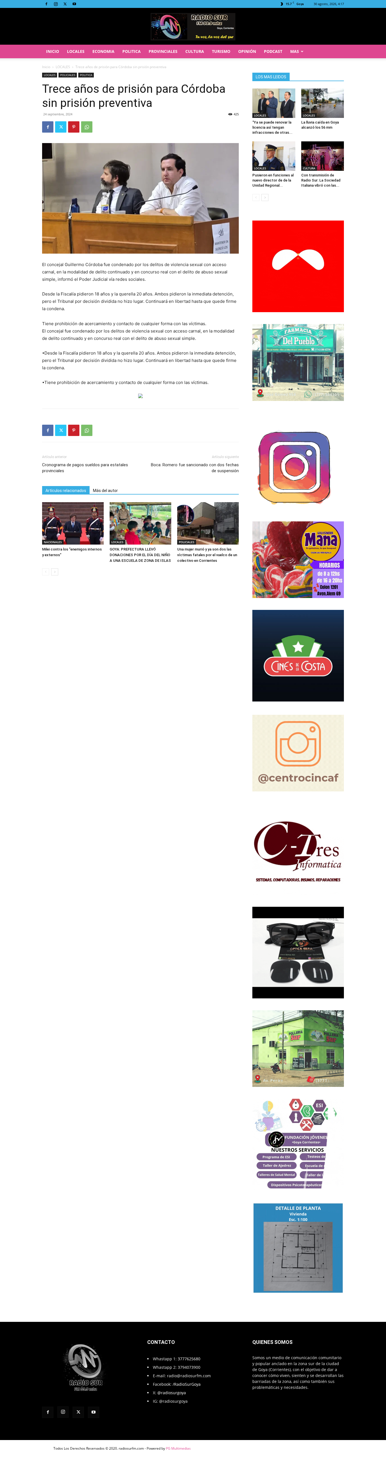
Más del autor (105, 490)
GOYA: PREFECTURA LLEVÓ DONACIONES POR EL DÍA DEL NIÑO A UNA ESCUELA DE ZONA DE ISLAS (140, 555)
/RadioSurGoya (187, 1384)
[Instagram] (55, 4)
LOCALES (75, 51)
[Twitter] (65, 4)
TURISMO (221, 51)
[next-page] (54, 571)
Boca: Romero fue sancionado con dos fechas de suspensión (195, 467)
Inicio (46, 66)
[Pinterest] (73, 127)
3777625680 (189, 1358)
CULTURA (194, 51)
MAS (294, 51)
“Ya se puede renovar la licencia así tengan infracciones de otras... (272, 127)
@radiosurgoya (171, 1392)
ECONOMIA (103, 51)
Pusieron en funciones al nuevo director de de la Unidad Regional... (273, 180)
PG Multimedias (178, 1448)
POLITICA (131, 51)
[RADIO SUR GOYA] (193, 26)
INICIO (52, 51)
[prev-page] (45, 571)
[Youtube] (74, 4)
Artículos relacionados (65, 490)
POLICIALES (67, 75)
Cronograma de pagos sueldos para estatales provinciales (85, 467)
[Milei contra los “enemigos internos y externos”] (73, 523)
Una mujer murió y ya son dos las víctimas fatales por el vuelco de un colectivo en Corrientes (207, 555)
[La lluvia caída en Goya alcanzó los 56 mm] (322, 103)
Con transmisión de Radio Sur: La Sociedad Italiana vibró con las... (321, 180)
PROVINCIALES (163, 51)
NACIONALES (53, 542)
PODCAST (273, 51)
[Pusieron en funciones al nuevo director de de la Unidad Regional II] (273, 156)
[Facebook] (46, 4)
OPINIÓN (247, 51)
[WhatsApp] (86, 127)
